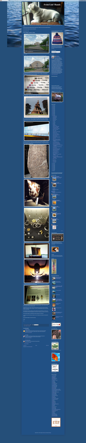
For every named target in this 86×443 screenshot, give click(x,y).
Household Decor (54, 399)
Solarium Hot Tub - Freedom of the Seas (58, 282)
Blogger (50, 432)
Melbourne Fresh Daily (55, 206)
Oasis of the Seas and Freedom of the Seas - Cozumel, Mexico (58, 278)
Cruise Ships (53, 383)
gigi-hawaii (53, 191)
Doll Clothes (53, 387)
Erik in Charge (54, 130)
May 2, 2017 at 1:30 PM (28, 342)
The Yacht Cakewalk (58, 290)
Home (36, 345)
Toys (52, 412)
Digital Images (54, 385)
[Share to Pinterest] (37, 324)
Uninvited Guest (58, 294)
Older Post (47, 345)
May (53, 123)
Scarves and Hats (54, 410)
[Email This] (34, 324)
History (53, 396)
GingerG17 (26, 329)
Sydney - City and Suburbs (55, 176)
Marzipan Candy (55, 132)
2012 (53, 167)
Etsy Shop (53, 388)
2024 (53, 107)
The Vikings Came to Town (56, 128)
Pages (57, 225)
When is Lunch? (55, 158)
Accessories (53, 375)
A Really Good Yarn (54, 218)
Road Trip (53, 408)
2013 (53, 166)
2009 (53, 170)
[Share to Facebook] (37, 324)
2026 (53, 105)
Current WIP (53, 384)
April (53, 124)
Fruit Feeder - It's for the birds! (56, 131)
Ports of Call (53, 406)
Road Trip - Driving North (56, 126)
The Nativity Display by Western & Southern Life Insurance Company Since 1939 (59, 300)
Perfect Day (57, 219)
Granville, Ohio (54, 125)
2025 (53, 106)
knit (52, 400)
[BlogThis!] (35, 324)
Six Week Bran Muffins (58, 183)
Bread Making (54, 378)
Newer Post (25, 345)
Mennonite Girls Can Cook (55, 182)
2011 (53, 168)
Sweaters (53, 411)
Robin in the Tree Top (55, 129)
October (54, 118)
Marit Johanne (27, 340)
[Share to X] (36, 324)
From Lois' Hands (54, 212)
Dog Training (53, 386)
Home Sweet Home (54, 398)
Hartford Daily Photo (55, 194)
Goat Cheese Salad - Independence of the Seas (58, 214)
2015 (53, 164)
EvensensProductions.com (55, 389)
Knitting (53, 401)
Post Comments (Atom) (29, 346)
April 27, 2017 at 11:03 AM (28, 332)
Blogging (53, 377)
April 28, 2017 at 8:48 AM (28, 337)
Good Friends (53, 394)
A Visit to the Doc (55, 147)
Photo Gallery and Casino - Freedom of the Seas (59, 312)
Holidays (53, 397)
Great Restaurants (54, 395)
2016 (53, 163)
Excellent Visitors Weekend (55, 189)
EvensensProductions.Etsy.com (56, 390)
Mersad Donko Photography (56, 200)
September (54, 119)
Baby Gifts (53, 376)
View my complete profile (55, 74)
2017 (53, 115)
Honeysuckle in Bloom (55, 127)
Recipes (53, 407)
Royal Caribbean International (56, 409)
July (53, 121)
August (54, 120)
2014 (53, 165)
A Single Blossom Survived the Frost (57, 146)
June (53, 122)
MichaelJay (44, 432)
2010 (53, 169)
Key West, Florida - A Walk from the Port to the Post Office (59, 287)
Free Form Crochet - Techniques (58, 303)
